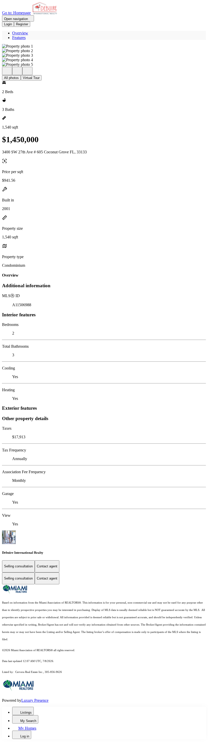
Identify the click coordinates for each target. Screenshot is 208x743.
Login (8, 24)
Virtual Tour (31, 78)
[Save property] (17, 71)
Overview (20, 33)
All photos (11, 78)
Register (22, 24)
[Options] (7, 71)
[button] (104, 46)
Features (19, 37)
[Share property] (27, 71)
